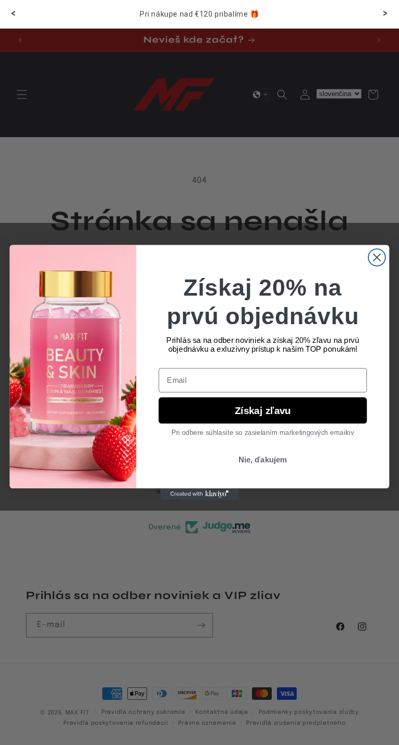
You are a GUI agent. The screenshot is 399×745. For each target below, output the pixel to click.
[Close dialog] (376, 257)
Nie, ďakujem (262, 460)
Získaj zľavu (263, 410)
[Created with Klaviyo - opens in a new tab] (199, 494)
